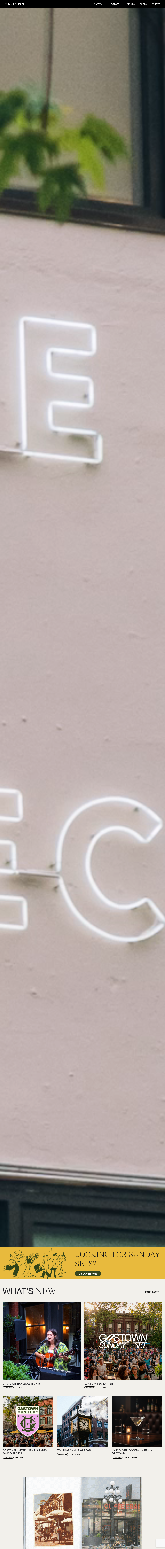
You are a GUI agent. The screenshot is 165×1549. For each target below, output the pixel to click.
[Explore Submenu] (120, 4)
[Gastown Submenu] (104, 4)
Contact (156, 4)
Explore (115, 4)
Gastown (98, 4)
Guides (143, 4)
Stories (131, 4)
